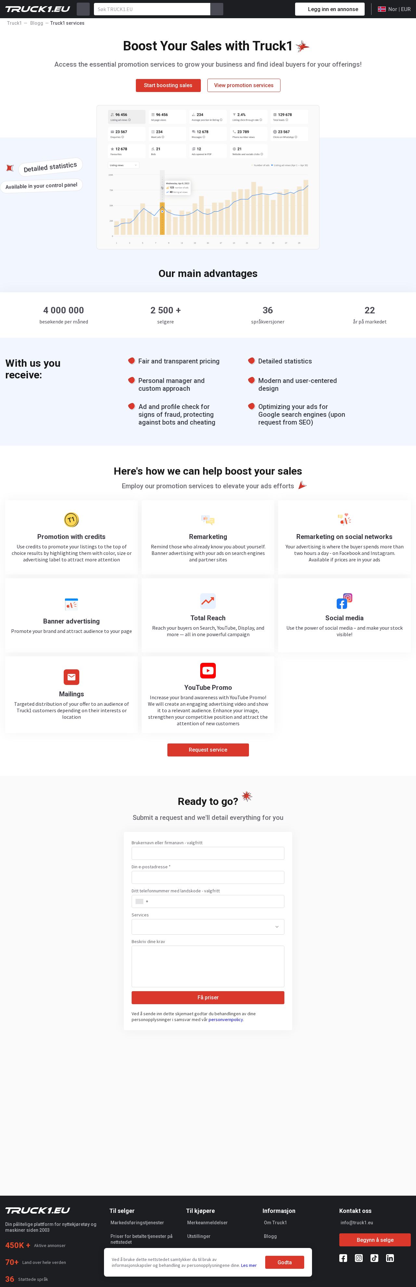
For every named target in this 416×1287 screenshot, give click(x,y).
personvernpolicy (226, 1019)
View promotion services (244, 85)
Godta (285, 1262)
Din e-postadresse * (151, 867)
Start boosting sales (168, 85)
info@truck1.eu (357, 1222)
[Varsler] (267, 9)
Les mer (249, 1265)
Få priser (208, 997)
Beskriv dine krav (148, 941)
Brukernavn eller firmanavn (167, 843)
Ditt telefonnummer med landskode (176, 891)
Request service (208, 750)
